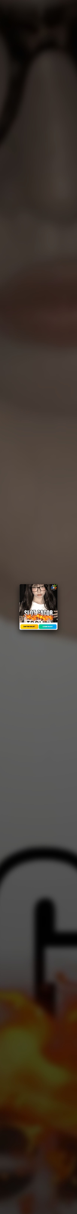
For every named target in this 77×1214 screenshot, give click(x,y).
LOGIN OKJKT (48, 626)
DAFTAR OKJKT (29, 626)
